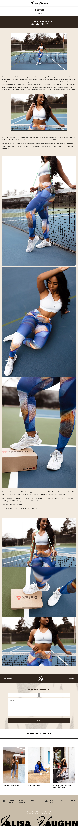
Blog (5, 801)
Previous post (8, 678)
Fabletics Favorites (34, 785)
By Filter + (39, 13)
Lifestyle (39, 10)
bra (14, 137)
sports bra (35, 87)
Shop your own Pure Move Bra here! (13, 505)
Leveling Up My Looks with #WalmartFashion (62, 786)
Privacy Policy (36, 813)
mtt (50, 813)
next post (71, 678)
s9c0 (46, 813)
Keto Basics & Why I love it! (11, 785)
